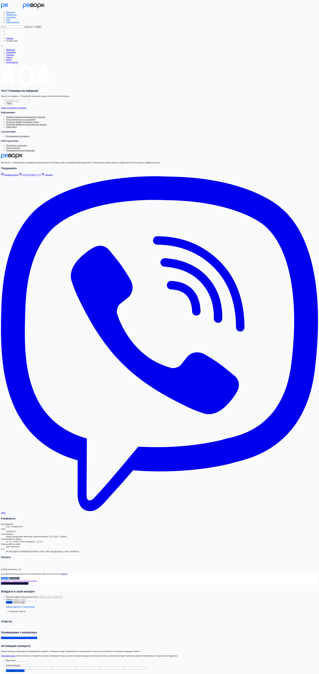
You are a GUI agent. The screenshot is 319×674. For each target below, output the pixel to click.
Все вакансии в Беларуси (18, 136)
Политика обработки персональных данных (26, 124)
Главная (9, 38)
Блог (8, 20)
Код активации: (13, 665)
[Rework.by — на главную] (11, 158)
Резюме (10, 55)
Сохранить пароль (17, 611)
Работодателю (12, 22)
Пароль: (9, 599)
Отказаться (14, 578)
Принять (5, 578)
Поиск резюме (13, 148)
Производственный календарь (20, 150)
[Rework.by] (22, 8)
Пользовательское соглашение (21, 119)
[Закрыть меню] (2, 2)
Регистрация (12, 62)
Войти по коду (19, 602)
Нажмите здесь (8, 656)
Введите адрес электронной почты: (22, 597)
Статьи (9, 57)
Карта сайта (11, 127)
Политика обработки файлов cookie (22, 122)
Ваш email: (11, 660)
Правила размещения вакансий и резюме (25, 117)
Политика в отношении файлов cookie (19, 581)
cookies (63, 574)
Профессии (11, 15)
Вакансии (10, 12)
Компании (10, 17)
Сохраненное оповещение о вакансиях (19, 638)
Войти (8, 60)
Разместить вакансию (16, 145)
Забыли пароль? (13, 607)
